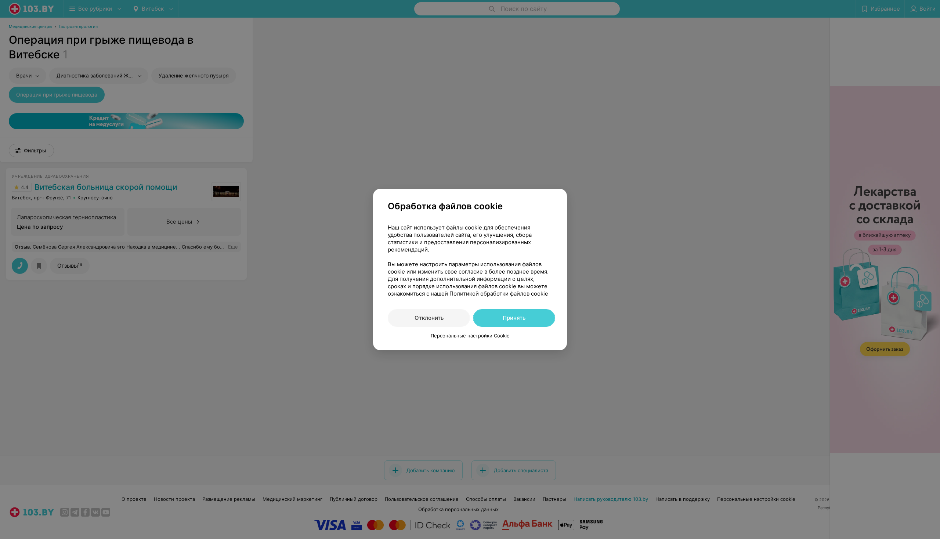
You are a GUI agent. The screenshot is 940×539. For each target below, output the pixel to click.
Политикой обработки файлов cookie (498, 293)
